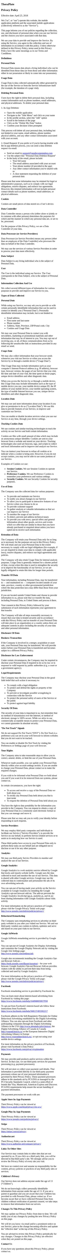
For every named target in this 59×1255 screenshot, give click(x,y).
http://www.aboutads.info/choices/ (35, 1026)
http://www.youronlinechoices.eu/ (16, 1036)
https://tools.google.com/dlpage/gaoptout (19, 963)
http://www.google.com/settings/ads (17, 953)
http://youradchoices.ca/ (11, 1031)
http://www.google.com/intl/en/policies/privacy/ (22, 911)
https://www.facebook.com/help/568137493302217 (24, 1011)
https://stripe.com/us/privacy (13, 1131)
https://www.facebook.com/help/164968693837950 (24, 1001)
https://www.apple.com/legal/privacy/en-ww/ (21, 1107)
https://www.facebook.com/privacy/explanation (22, 1049)
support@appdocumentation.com (37, 153)
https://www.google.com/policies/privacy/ (20, 1119)
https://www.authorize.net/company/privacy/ (21, 1144)
